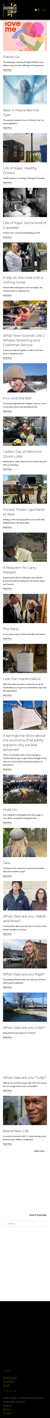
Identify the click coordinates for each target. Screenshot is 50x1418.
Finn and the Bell (17, 398)
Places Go (11, 57)
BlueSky (6, 1409)
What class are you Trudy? (24, 1077)
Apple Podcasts (10, 1377)
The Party (11, 629)
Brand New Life (16, 1131)
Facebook (7, 1405)
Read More (7, 70)
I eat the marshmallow (22, 679)
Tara (6, 863)
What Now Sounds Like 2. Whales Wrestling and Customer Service (24, 340)
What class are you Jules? (24, 1027)
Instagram (7, 1413)
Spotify (6, 1385)
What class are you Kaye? (24, 974)
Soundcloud (8, 1381)
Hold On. (10, 809)
